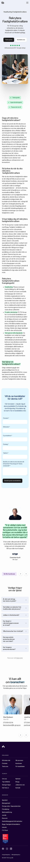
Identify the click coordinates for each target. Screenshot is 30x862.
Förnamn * (6, 418)
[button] (27, 3)
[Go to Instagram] (7, 849)
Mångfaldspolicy (16, 854)
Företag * (5, 444)
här (25, 379)
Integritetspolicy (6, 854)
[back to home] (3, 746)
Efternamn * (6, 427)
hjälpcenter (19, 658)
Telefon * (5, 453)
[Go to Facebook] (3, 849)
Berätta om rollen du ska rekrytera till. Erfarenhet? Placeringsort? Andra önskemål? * (13, 464)
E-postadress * (7, 435)
